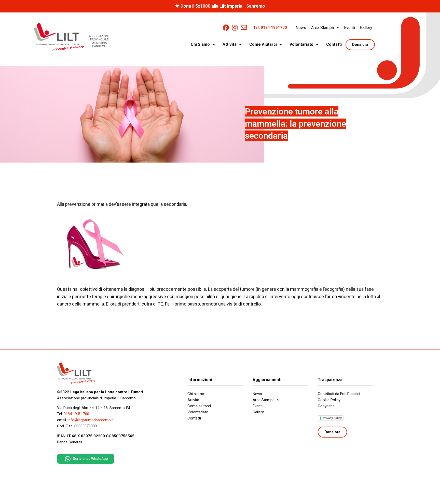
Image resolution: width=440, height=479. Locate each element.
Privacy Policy (332, 418)
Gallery (366, 27)
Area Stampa (322, 27)
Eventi (349, 27)
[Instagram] (235, 27)
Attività (193, 400)
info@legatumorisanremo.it (91, 420)
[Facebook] (226, 27)
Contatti (334, 44)
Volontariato (197, 412)
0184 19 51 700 (76, 414)
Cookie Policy (329, 400)
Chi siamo (195, 393)
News (301, 27)
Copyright (326, 406)
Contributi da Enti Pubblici (339, 393)
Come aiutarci (199, 406)
